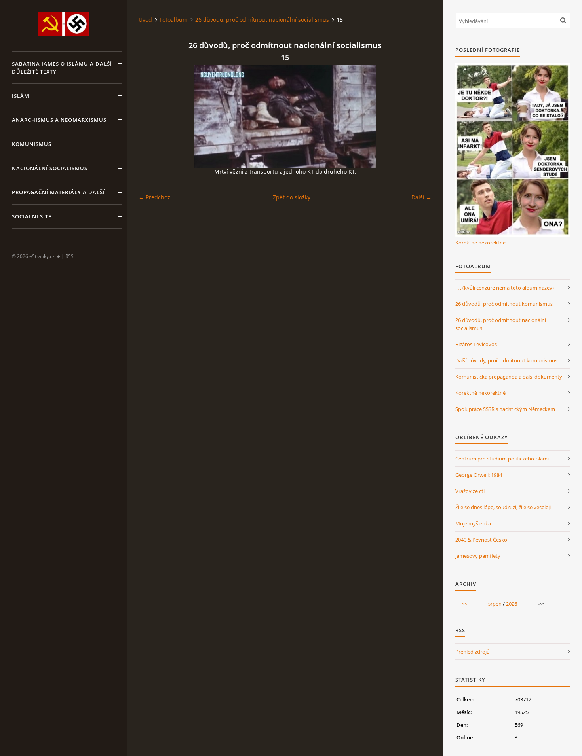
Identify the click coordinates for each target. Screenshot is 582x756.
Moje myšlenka (473, 523)
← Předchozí (155, 197)
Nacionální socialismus (49, 168)
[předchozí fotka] (151, 116)
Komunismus (31, 144)
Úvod (145, 19)
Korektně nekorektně (480, 242)
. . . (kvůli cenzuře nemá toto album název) (504, 287)
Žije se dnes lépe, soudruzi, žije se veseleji (503, 507)
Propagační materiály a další (58, 192)
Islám (20, 95)
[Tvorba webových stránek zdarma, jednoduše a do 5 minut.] (58, 256)
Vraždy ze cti (470, 491)
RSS (69, 256)
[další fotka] (419, 116)
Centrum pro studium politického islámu (503, 458)
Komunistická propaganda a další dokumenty (508, 376)
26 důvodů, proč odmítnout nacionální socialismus (262, 19)
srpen (495, 603)
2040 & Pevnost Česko (481, 539)
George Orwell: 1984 (478, 474)
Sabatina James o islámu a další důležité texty (62, 67)
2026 (511, 603)
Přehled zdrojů (472, 651)
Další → (421, 197)
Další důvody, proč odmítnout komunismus (506, 360)
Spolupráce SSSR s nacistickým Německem (505, 409)
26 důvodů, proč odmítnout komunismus (504, 303)
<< (464, 603)
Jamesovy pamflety (477, 555)
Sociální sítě (31, 216)
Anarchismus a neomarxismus (59, 119)
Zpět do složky (291, 197)
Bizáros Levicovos (476, 344)
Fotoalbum (174, 19)
